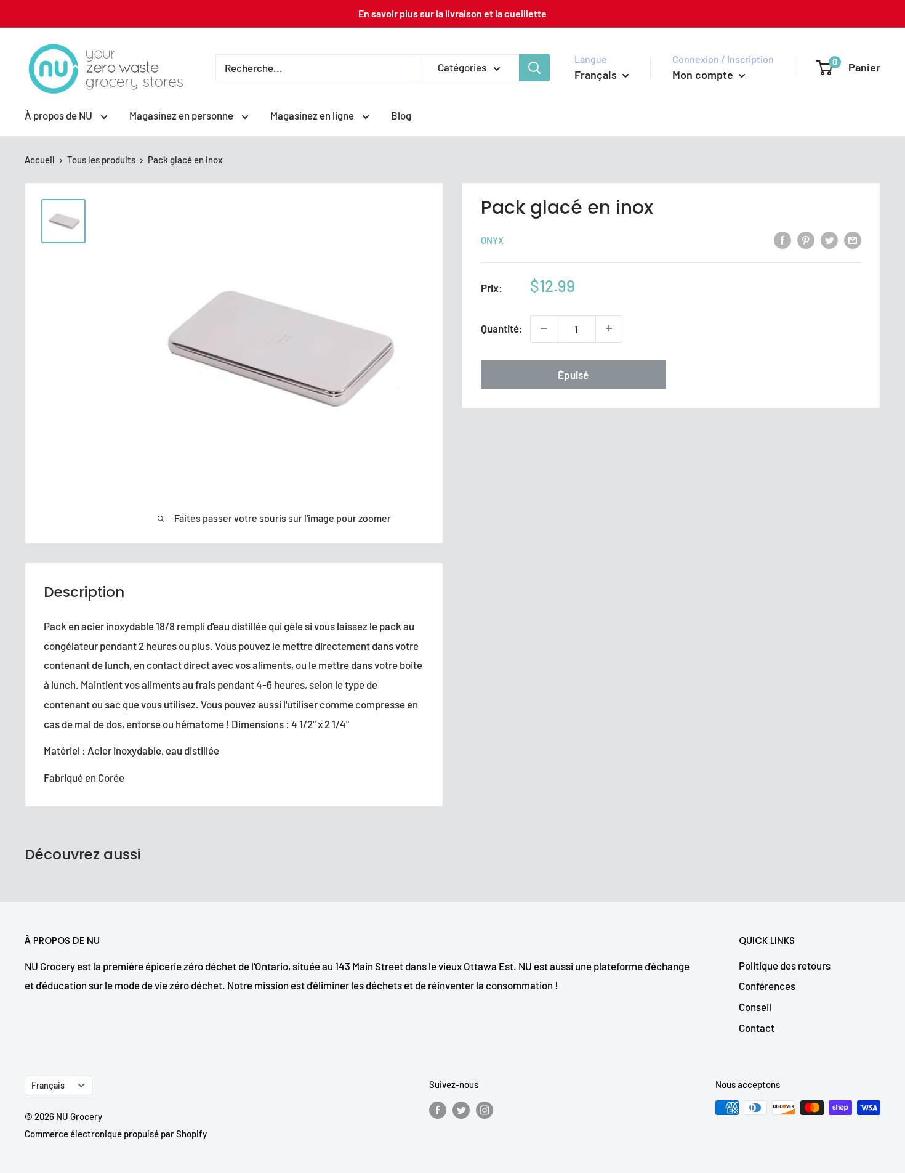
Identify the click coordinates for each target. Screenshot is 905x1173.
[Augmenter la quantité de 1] (609, 328)
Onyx (492, 240)
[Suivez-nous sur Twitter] (461, 1109)
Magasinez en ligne (313, 115)
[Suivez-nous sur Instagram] (484, 1109)
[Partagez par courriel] (852, 239)
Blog (401, 115)
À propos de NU (59, 115)
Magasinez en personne (182, 115)
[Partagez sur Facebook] (782, 239)
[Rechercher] (534, 67)
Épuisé (573, 374)
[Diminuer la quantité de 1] (544, 328)
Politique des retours (785, 965)
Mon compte (704, 74)
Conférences (767, 986)
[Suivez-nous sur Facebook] (437, 1109)
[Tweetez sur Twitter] (829, 239)
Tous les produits (101, 159)
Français (48, 1085)
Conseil (755, 1006)
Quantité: (502, 328)
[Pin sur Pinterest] (805, 239)
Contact (756, 1027)
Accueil (40, 159)
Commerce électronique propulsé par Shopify (116, 1133)
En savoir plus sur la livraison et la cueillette (452, 13)
